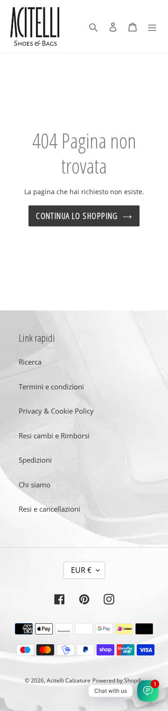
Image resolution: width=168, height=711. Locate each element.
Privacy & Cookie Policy (56, 410)
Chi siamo (34, 484)
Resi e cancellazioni (49, 509)
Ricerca (30, 361)
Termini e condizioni (51, 386)
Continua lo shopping (77, 215)
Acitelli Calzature (69, 680)
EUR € (81, 570)
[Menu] (152, 26)
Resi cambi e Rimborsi (54, 435)
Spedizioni (35, 460)
